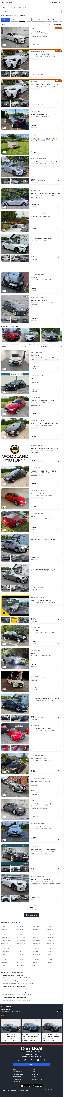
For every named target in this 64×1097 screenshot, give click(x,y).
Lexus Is (22, 19)
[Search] (3, 11)
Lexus (20, 7)
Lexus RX (34, 957)
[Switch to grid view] (49, 24)
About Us (15, 1069)
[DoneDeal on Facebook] (18, 1060)
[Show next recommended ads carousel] (60, 326)
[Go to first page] (2, 906)
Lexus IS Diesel (5, 948)
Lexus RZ (49, 959)
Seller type (14, 19)
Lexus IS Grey (50, 948)
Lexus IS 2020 (20, 926)
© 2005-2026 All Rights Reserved (51, 1090)
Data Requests (17, 1079)
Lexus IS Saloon (20, 954)
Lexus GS (3, 959)
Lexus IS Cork (20, 934)
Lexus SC (49, 962)
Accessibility (16, 1081)
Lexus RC (3, 965)
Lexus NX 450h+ (21, 959)
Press (33, 1069)
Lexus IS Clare (50, 937)
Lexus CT (3, 957)
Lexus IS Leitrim (36, 943)
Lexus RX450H (35, 959)
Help (33, 1071)
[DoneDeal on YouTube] (31, 1060)
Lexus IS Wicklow (36, 940)
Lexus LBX (34, 962)
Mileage (55, 19)
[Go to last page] (60, 906)
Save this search (32, 915)
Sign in (31, 1064)
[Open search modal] (49, 2)
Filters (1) (6, 19)
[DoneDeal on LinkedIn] (38, 1060)
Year (28, 19)
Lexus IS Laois (20, 946)
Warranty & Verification (38, 19)
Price (49, 19)
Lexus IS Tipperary (21, 937)
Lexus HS (34, 965)
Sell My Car (35, 1074)
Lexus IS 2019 (35, 926)
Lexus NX (49, 954)
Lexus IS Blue (20, 951)
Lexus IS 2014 (50, 929)
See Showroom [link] (5, 1013)
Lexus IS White (5, 951)
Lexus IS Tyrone (5, 934)
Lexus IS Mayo (50, 940)
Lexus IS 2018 (50, 926)
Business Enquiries (18, 1074)
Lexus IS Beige (50, 951)
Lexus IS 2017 (4, 929)
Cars (15, 7)
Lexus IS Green (5, 954)
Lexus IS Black (35, 948)
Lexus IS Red (35, 951)
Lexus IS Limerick (21, 943)
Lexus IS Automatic (36, 954)
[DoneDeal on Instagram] (45, 1060)
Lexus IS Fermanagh (6, 946)
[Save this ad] (58, 44)
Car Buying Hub (17, 1071)
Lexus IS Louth (35, 937)
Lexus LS (19, 962)
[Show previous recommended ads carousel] (57, 326)
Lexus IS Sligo (4, 943)
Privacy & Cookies (11, 1090)
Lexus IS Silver (20, 948)
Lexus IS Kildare (5, 937)
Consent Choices (37, 1079)
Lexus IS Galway (51, 932)
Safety (34, 1076)
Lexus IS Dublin (35, 932)
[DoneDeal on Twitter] (25, 1060)
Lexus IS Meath (51, 934)
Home (10, 7)
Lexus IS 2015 (35, 929)
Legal (3, 1090)
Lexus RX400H (20, 965)
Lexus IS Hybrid (35, 946)
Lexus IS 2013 (4, 932)
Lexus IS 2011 (20, 932)
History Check (17, 1076)
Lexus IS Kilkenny (21, 940)
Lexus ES (49, 957)
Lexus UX (19, 957)
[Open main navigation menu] (60, 2)
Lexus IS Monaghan (6, 940)
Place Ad (54, 2)
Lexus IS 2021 (4, 926)
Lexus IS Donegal (36, 934)
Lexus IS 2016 (20, 929)
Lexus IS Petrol (51, 946)
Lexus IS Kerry (50, 943)
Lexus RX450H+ (5, 962)
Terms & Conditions (23, 1090)
